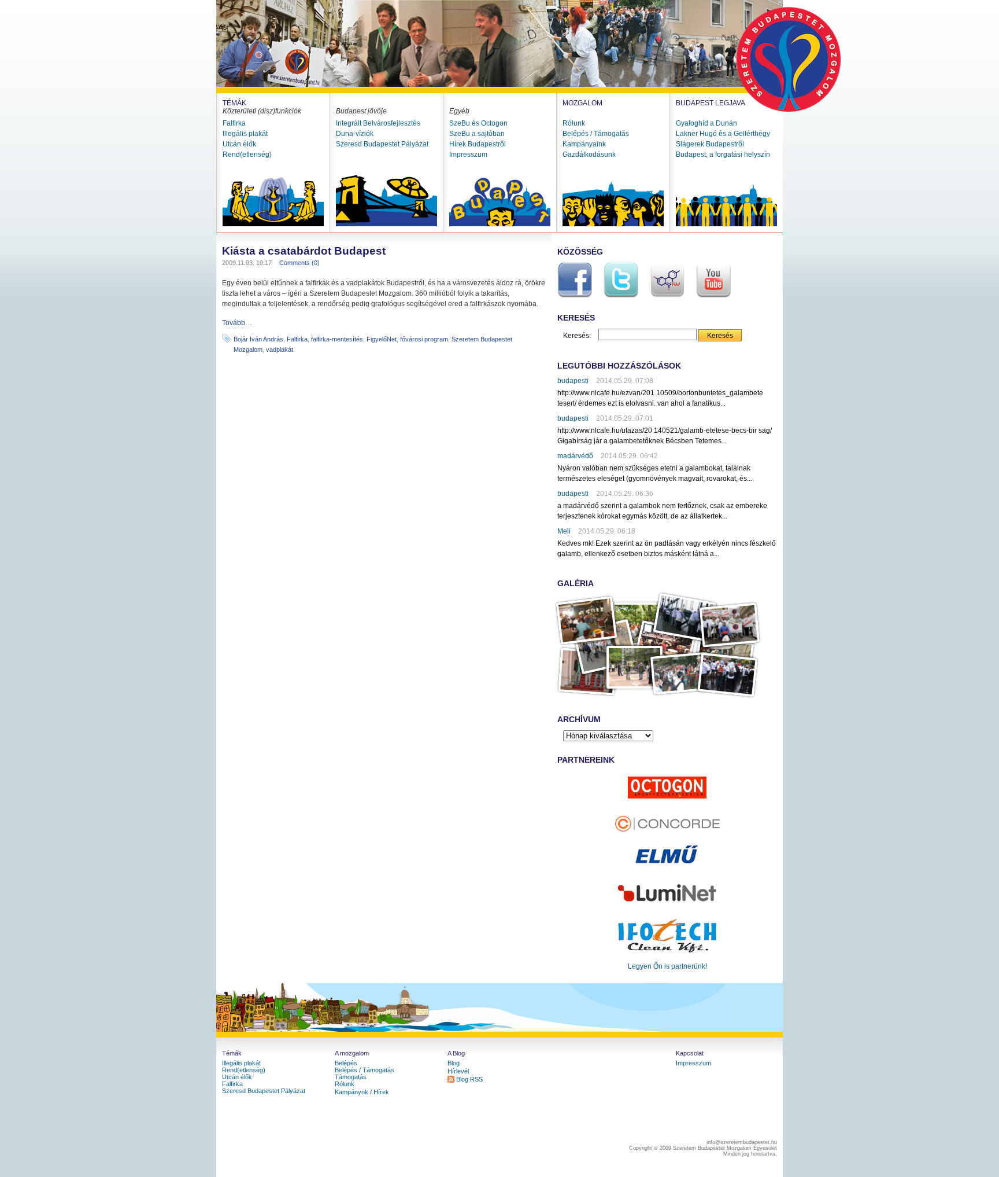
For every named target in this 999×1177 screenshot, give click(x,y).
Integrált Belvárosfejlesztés (378, 123)
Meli (564, 531)
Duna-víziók (354, 134)
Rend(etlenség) (247, 154)
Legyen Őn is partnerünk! (667, 966)
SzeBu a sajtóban (477, 134)
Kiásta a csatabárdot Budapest (304, 251)
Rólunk (574, 123)
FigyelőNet (382, 339)
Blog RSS (469, 1079)
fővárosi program (424, 339)
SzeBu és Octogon (478, 123)
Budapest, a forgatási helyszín (723, 154)
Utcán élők (239, 144)
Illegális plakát (245, 134)
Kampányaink (584, 144)
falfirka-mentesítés (337, 339)
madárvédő (575, 456)
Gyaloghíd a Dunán (706, 123)
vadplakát (279, 349)
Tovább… (237, 323)
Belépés (346, 1063)
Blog (453, 1063)
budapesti (573, 381)
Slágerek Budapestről (710, 144)
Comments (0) (299, 262)
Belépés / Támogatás (596, 134)
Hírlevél (458, 1071)
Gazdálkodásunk (589, 154)
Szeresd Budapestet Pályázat (382, 144)
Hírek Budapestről (477, 144)
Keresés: (577, 336)
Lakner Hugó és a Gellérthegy (723, 134)
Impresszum (468, 154)
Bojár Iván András (258, 339)
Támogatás (351, 1076)
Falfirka (234, 123)
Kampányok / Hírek (362, 1091)
